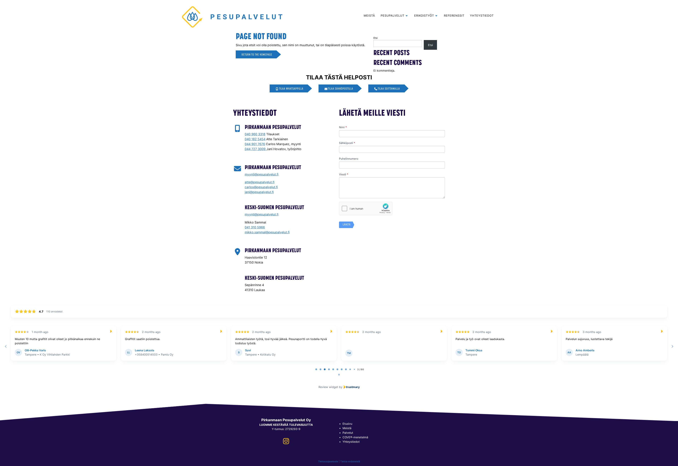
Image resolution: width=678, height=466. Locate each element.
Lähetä (346, 224)
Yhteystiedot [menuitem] (482, 15)
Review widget (328, 387)
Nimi (343, 127)
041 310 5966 (255, 227)
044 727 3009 (255, 149)
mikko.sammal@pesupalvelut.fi (267, 232)
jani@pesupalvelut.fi (259, 192)
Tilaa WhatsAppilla (291, 88)
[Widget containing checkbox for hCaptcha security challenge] (365, 208)
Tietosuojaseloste (328, 461)
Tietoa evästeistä (350, 461)
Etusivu (347, 423)
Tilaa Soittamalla (389, 88)
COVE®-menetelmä (355, 437)
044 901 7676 (255, 144)
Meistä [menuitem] (369, 15)
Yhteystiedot (351, 441)
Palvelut (348, 432)
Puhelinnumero (348, 158)
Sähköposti (347, 143)
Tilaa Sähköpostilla (340, 88)
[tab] (316, 369)
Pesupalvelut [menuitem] (392, 15)
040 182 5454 (255, 139)
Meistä (347, 428)
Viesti (343, 174)
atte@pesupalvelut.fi (259, 182)
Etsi (375, 37)
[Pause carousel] (339, 374)
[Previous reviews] (5, 346)
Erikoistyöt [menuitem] (424, 15)
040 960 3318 (255, 134)
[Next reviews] (672, 346)
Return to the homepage (257, 54)
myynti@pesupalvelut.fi (261, 174)
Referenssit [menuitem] (454, 15)
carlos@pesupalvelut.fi (261, 187)
